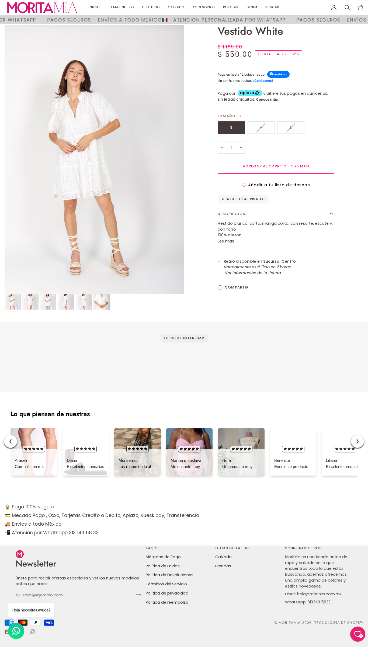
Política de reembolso (167, 602)
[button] (151, 7)
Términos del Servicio (166, 584)
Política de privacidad (167, 593)
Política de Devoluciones (169, 575)
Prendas (223, 566)
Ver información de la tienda (253, 272)
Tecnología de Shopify (338, 622)
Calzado (223, 557)
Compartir (237, 287)
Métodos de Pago (163, 557)
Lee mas (226, 241)
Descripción (232, 213)
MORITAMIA (290, 622)
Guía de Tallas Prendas (243, 199)
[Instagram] (32, 632)
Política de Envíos (163, 566)
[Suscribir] (136, 594)
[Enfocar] (94, 159)
